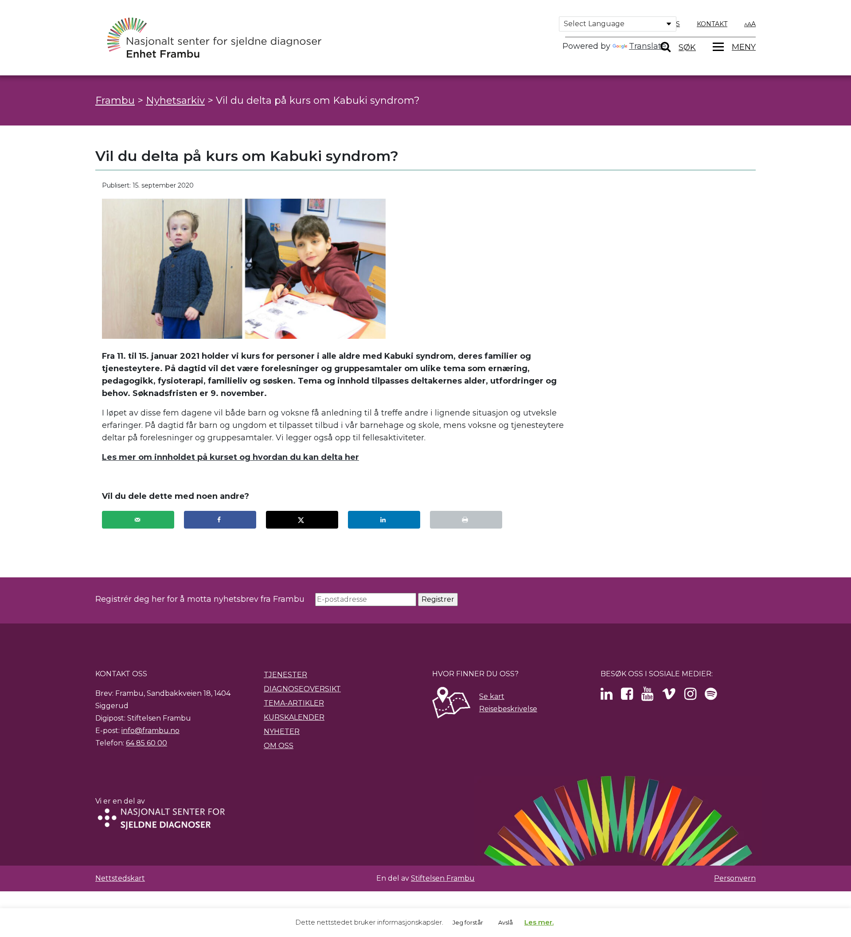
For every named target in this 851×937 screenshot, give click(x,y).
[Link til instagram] (690, 696)
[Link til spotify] (711, 696)
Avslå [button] (505, 922)
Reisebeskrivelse (508, 709)
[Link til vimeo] (669, 696)
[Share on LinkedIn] (384, 520)
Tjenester (285, 674)
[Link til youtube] (647, 696)
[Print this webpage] (466, 520)
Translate (647, 46)
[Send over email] (138, 520)
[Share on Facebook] (220, 520)
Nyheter (282, 731)
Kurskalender (294, 717)
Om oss (278, 745)
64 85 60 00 (146, 743)
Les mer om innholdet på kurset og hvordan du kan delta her (230, 457)
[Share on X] (302, 520)
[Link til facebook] (627, 696)
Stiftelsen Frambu (443, 878)
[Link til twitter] (607, 696)
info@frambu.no (150, 730)
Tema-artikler (294, 703)
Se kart (491, 696)
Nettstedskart (120, 878)
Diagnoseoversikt (302, 689)
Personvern (735, 878)
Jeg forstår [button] (468, 922)
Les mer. (539, 922)
